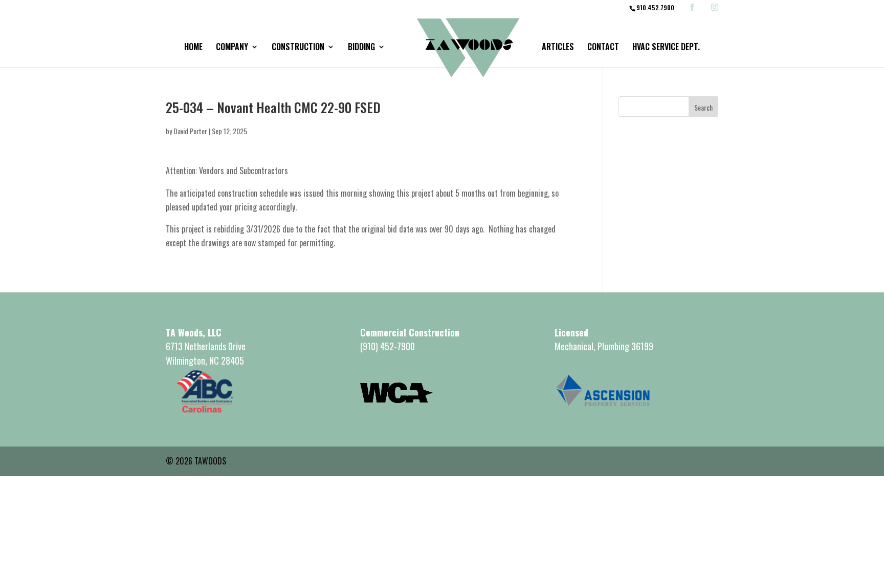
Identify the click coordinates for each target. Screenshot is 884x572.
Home (193, 48)
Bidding (361, 48)
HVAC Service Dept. (666, 48)
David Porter (190, 130)
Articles (558, 48)
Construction (298, 48)
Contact (603, 48)
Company (232, 48)
